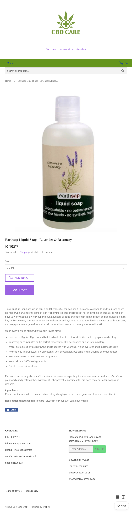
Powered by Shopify (40, 506)
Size (7, 261)
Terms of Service (13, 491)
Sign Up (99, 449)
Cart (126, 63)
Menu (10, 63)
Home (8, 81)
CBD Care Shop (20, 506)
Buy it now (20, 289)
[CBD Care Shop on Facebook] (117, 497)
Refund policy (31, 491)
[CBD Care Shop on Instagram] (123, 497)
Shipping (24, 252)
